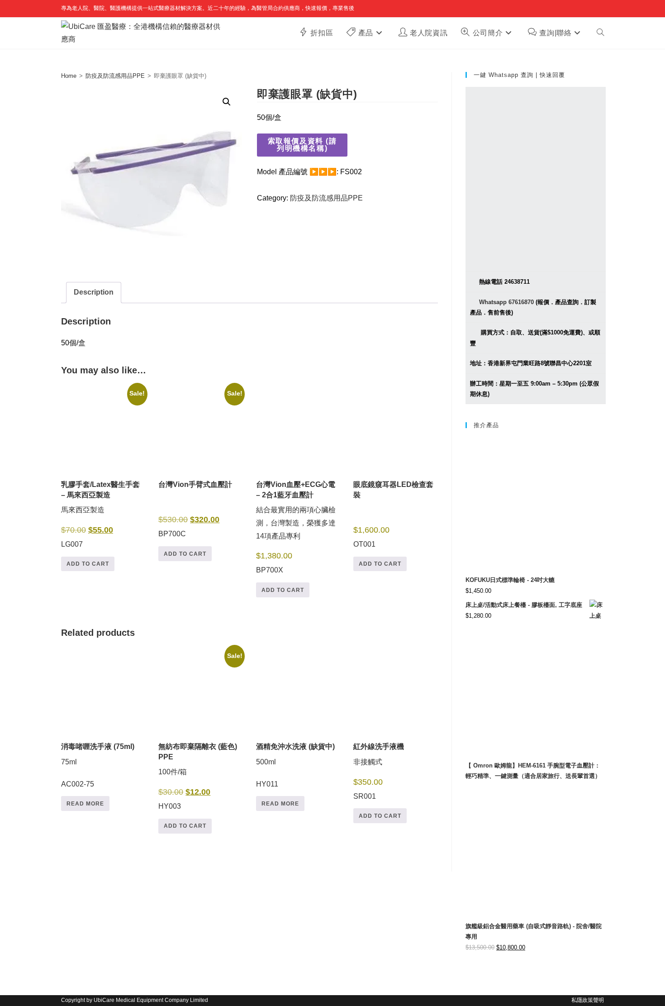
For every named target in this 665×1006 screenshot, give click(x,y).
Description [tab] (94, 292)
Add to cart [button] (87, 564)
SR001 (378, 771)
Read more (85, 804)
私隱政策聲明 (587, 1000)
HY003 (200, 733)
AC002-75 (97, 765)
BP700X (296, 527)
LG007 (102, 470)
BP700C (200, 465)
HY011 (295, 765)
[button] (226, 102)
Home (68, 75)
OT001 (393, 514)
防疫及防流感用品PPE (115, 75)
